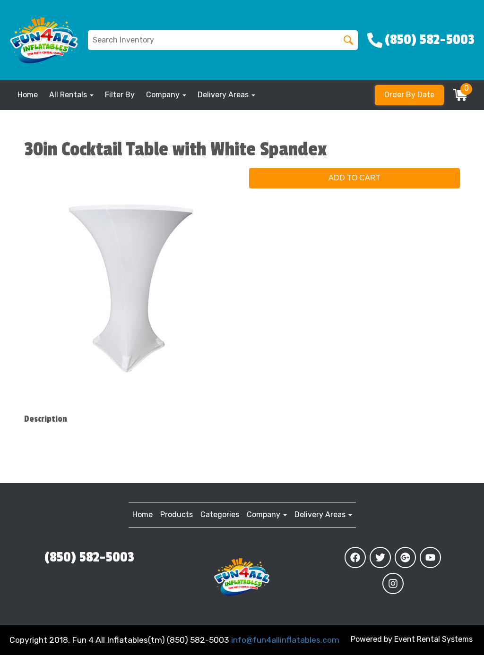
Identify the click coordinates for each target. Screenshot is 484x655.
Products (176, 514)
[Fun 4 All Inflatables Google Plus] (405, 557)
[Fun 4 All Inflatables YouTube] (430, 557)
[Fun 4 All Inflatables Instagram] (393, 583)
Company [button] (164, 94)
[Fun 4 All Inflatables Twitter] (380, 557)
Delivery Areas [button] (224, 94)
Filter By (120, 94)
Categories (219, 514)
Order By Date (409, 94)
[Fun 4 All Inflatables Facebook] (355, 557)
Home (27, 94)
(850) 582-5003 (89, 557)
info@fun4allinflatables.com (285, 640)
